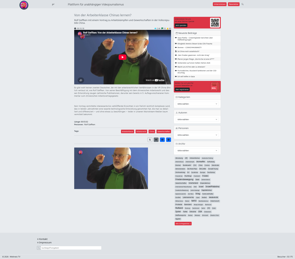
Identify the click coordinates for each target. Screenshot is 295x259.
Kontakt (43, 239)
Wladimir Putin (214, 215)
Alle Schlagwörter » (183, 223)
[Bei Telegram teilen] (168, 140)
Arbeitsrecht (141, 131)
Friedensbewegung (184, 179)
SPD (208, 208)
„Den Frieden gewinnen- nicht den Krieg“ (193, 55)
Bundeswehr (187, 165)
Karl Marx (190, 194)
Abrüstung (179, 158)
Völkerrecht (207, 212)
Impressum (45, 242)
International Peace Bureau (184, 187)
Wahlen (190, 215)
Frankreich (197, 176)
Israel (201, 186)
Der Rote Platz (192, 169)
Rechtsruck (208, 204)
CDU (194, 165)
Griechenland (193, 183)
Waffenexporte (181, 215)
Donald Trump (213, 169)
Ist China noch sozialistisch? (188, 51)
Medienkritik (213, 197)
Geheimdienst (206, 179)
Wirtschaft (205, 215)
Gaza (197, 179)
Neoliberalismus (203, 201)
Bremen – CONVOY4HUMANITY (190, 47)
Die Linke (202, 169)
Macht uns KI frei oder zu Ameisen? (191, 67)
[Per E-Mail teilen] (156, 140)
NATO (194, 201)
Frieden (205, 176)
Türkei (185, 212)
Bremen (178, 165)
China (152, 131)
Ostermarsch (215, 201)
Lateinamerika (188, 197)
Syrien (178, 211)
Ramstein (188, 204)
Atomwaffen (200, 162)
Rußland (179, 208)
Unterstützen (220, 4)
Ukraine (193, 211)
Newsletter (234, 4)
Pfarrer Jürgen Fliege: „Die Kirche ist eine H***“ (196, 59)
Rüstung (187, 208)
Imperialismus (205, 183)
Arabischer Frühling (207, 158)
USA (200, 211)
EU (188, 172)
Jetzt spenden (181, 25)
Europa (202, 172)
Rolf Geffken (89, 124)
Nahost (187, 201)
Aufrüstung (210, 162)
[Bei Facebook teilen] (162, 140)
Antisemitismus (195, 158)
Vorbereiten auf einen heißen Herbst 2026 (194, 63)
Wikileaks (197, 215)
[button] (150, 140)
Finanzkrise (179, 176)
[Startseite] (24, 5)
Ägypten (178, 219)
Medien (204, 197)
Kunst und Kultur (207, 194)
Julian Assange (195, 190)
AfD (186, 158)
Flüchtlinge (188, 176)
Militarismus (179, 201)
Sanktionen (195, 208)
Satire (203, 208)
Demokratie (215, 165)
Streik (214, 208)
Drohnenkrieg (180, 172)
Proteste (179, 204)
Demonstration (180, 169)
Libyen (198, 197)
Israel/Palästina (212, 186)
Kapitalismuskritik (181, 194)
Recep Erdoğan (198, 204)
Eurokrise (195, 172)
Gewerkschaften (164, 131)
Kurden (178, 197)
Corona (207, 165)
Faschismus (211, 172)
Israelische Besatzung (182, 190)
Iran (195, 187)
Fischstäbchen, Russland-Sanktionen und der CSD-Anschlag (197, 72)
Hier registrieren (182, 89)
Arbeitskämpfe (190, 162)
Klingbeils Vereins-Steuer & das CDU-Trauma (195, 44)
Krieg (198, 193)
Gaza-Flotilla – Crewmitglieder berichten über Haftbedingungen (195, 39)
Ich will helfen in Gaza (186, 76)
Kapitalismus (207, 190)
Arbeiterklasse (127, 131)
